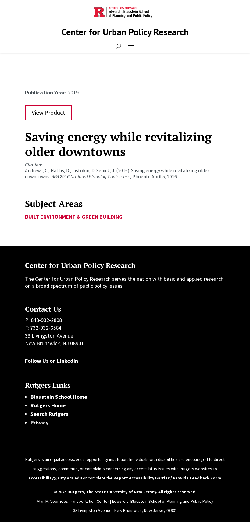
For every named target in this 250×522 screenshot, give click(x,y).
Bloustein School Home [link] (58, 396)
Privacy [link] (39, 422)
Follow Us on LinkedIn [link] (51, 360)
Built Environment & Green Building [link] (74, 216)
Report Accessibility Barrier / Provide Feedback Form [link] (167, 478)
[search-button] (118, 46)
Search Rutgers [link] (49, 413)
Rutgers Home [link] (48, 405)
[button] (131, 46)
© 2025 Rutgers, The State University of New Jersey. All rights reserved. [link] (125, 491)
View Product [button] (48, 112)
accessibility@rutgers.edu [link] (55, 478)
